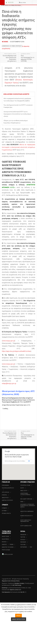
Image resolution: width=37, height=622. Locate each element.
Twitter (22, 537)
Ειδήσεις (4, 544)
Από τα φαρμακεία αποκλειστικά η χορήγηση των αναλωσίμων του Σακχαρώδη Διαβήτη (17, 100)
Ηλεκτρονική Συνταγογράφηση (25, 494)
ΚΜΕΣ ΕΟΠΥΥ (23, 490)
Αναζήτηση (5, 497)
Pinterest (23, 542)
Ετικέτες (4, 495)
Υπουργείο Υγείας (25, 485)
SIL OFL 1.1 (23, 592)
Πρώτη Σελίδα (6, 549)
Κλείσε (18, 615)
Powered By (10, 597)
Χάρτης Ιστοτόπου (7, 500)
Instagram (23, 547)
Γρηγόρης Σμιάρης (19, 583)
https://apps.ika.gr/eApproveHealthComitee (16, 351)
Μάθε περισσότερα (18, 619)
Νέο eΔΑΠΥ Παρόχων (26, 499)
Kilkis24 (4, 541)
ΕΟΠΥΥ (22, 488)
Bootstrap (4, 587)
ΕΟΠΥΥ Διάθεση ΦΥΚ (25, 525)
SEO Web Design (17, 585)
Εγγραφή (4, 510)
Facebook (23, 534)
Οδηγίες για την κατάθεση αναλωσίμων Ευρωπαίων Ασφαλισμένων (16, 122)
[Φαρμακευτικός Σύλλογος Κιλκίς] (9, 2)
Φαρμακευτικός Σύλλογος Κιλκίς (11, 581)
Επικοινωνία (5, 485)
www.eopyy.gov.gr (8, 341)
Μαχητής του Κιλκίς (8, 547)
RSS (31, 547)
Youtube (23, 544)
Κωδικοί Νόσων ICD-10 (26, 515)
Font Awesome (6, 592)
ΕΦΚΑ (21, 501)
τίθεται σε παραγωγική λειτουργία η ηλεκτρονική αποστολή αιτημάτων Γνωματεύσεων (18, 147)
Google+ (23, 539)
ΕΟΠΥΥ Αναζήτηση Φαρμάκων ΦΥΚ (25, 520)
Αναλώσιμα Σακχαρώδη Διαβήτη (16, 94)
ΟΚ (29, 461)
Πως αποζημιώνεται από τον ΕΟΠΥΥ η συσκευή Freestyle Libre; (18, 106)
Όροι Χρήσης (5, 492)
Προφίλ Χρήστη (6, 513)
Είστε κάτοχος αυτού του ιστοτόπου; (15, 461)
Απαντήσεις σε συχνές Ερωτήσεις (11, 5)
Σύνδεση (4, 508)
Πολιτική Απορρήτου (8, 488)
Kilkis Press (5, 539)
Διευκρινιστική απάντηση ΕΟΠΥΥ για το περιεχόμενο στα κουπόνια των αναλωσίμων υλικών (17, 114)
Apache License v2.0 (15, 589)
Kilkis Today (5, 536)
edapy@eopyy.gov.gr (9, 383)
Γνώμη (11, 544)
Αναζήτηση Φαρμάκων (26, 511)
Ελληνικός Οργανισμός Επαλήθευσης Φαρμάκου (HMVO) (27, 506)
